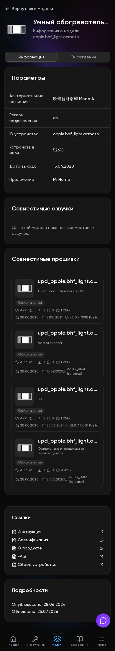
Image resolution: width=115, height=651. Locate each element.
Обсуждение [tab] (83, 57)
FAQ (22, 556)
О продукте (30, 548)
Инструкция (29, 532)
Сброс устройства (37, 565)
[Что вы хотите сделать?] (103, 620)
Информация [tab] (32, 57)
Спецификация (33, 540)
